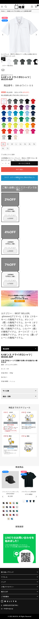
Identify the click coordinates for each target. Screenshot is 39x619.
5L (34, 144)
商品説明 (6, 349)
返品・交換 (7, 396)
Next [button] (36, 34)
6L (3, 148)
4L (29, 144)
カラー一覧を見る (7, 65)
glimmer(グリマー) (7, 75)
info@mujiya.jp (8, 608)
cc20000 (10, 218)
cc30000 (10, 251)
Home (3, 11)
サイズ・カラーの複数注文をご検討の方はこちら (19, 178)
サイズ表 (6, 391)
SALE (4, 17)
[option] (19, 34)
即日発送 (4, 20)
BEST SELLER (22, 313)
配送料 (6, 95)
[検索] (6, 6)
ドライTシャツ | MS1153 (29, 491)
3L (25, 144)
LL (20, 144)
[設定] (32, 6)
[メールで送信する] (3, 70)
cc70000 (10, 283)
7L (7, 148)
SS (3, 144)
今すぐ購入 (19, 169)
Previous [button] (2, 34)
